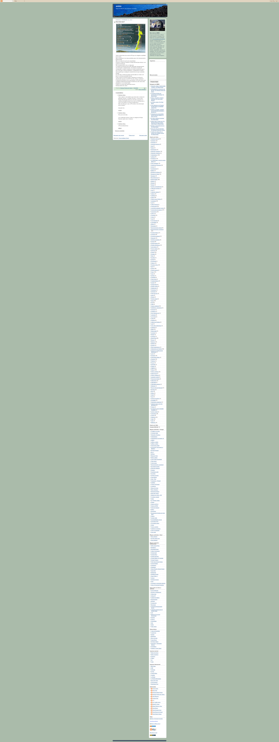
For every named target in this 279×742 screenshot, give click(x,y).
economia (153, 234)
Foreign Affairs (154, 673)
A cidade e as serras (155, 431)
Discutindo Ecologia (155, 466)
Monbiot (152, 334)
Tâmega (152, 407)
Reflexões (153, 386)
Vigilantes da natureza (155, 528)
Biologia (152, 183)
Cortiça (152, 217)
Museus (152, 340)
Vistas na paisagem (155, 530)
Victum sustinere (154, 526)
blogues (152, 184)
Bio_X (152, 452)
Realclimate (153, 572)
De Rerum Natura (154, 641)
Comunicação (154, 206)
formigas (153, 275)
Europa (152, 259)
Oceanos (153, 345)
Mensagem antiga (143, 135)
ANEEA (152, 440)
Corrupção (153, 215)
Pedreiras (153, 361)
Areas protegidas (142, 89)
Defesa (152, 224)
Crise (152, 218)
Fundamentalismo (155, 281)
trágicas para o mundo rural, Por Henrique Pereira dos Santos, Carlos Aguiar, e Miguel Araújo (158, 123)
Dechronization (154, 599)
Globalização (154, 288)
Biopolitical (153, 547)
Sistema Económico (155, 398)
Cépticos (153, 193)
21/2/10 (119, 110)
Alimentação (153, 149)
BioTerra (153, 454)
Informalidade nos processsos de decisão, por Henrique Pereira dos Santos (158, 90)
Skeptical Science (155, 579)
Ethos (152, 255)
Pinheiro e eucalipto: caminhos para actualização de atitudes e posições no (157, 111)
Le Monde (153, 677)
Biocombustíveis (154, 177)
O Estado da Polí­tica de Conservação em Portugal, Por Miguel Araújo (157, 95)
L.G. (153, 700)
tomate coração (154, 411)
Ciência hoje (153, 594)
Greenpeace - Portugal (155, 480)
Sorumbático (153, 646)
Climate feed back (155, 556)
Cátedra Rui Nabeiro (155, 597)
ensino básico (154, 247)
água (152, 146)
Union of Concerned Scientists (157, 585)
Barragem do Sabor (155, 174)
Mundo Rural (153, 338)
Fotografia (153, 277)
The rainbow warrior (155, 523)
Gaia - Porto (153, 479)
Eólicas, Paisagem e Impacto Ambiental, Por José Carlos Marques (157, 99)
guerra (152, 295)
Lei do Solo (153, 316)
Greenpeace (153, 290)
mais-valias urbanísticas (156, 325)
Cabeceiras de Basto (155, 188)
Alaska (152, 147)
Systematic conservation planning (158, 583)
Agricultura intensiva (155, 144)
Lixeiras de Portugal (155, 484)
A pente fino (153, 632)
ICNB (152, 304)
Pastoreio (153, 359)
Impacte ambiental (155, 306)
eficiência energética (155, 239)
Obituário (153, 343)
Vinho (152, 420)
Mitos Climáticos (154, 489)
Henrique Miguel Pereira (158, 692)
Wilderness (153, 422)
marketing (153, 327)
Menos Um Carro (154, 488)
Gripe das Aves (154, 293)
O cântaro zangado (155, 497)
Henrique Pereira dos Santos (159, 694)
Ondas (152, 498)
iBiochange (153, 604)
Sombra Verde (154, 518)
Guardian (153, 675)
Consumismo (154, 211)
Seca (152, 396)
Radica (152, 509)
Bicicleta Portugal (154, 450)
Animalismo (153, 158)
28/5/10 (119, 128)
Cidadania (153, 195)
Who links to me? (153, 732)
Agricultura (153, 142)
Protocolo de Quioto (155, 378)
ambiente (153, 156)
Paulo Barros (155, 708)
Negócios (153, 341)
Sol (151, 660)
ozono (152, 353)
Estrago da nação (154, 475)
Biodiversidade (154, 179)
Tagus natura (154, 626)
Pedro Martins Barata (157, 714)
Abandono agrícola (155, 138)
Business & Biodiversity (156, 592)
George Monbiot (154, 563)
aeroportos (153, 140)
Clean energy (154, 461)
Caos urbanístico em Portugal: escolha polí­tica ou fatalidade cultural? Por (157, 106)
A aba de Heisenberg (155, 631)
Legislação (153, 315)
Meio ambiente (154, 536)
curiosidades (153, 222)
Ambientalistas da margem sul (157, 438)
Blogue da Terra (154, 455)
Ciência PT (153, 595)
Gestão (152, 282)
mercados (153, 332)
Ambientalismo (154, 155)
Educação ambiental (155, 468)
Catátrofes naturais (155, 192)
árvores (152, 167)
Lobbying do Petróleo (155, 322)
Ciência (152, 197)
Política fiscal (154, 373)
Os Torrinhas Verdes (155, 500)
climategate (153, 201)
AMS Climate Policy (155, 545)
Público (152, 658)
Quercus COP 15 (154, 504)
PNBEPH (153, 368)
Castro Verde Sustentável (156, 459)
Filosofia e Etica (154, 264)
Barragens (153, 176)
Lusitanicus (153, 486)
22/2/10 (119, 121)
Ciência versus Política (156, 199)
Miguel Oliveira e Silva (157, 706)
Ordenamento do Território (156, 348)
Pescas (152, 362)
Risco (152, 391)
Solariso (152, 516)
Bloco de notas (154, 638)
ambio (118, 6)
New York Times (154, 680)
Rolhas (152, 393)
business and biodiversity (156, 186)
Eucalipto (153, 257)
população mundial (155, 377)
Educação (153, 238)
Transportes (153, 413)
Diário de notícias (154, 652)
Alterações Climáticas (155, 434)
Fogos (152, 272)
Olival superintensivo (155, 347)
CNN (152, 668)
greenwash (153, 291)
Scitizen (152, 578)
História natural (154, 298)
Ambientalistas (154, 436)
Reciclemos (153, 511)
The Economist (154, 682)
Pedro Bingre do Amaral (157, 712)
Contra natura (154, 463)
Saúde (152, 394)
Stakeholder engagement (156, 402)
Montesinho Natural (155, 491)
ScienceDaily (154, 621)
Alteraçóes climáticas (155, 151)
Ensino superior (154, 248)
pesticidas (153, 364)
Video (152, 419)
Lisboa (152, 318)
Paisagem (153, 355)
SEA (152, 623)
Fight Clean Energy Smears (157, 561)
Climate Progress (154, 560)
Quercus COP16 (154, 505)
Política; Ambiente (155, 375)
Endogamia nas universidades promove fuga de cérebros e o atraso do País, (157, 115)
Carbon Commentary (155, 551)
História (152, 297)
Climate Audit (154, 552)
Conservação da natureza (156, 209)
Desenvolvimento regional (156, 227)
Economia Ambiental (155, 236)
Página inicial (131, 135)
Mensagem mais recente (119, 135)
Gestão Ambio (154, 284)
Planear (152, 502)
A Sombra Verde (154, 433)
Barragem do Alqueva (155, 172)
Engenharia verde (154, 472)
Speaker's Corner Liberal (156, 648)
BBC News (153, 666)
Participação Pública (155, 357)
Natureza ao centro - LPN (156, 495)
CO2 (152, 202)
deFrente (153, 601)
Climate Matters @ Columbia (157, 558)
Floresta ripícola (154, 270)
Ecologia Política (154, 232)
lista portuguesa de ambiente (159, 39)
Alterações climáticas (155, 153)
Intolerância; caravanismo (156, 307)
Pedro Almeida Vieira (157, 710)
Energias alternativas (155, 245)
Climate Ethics (154, 554)
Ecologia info (154, 603)
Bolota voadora (154, 457)
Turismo (152, 415)
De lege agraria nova (155, 538)
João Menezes (156, 696)
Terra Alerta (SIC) (154, 521)
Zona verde (153, 532)
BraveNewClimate (155, 549)
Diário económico (154, 654)
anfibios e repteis (154, 442)
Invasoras (153, 309)
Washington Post (154, 684)
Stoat (152, 581)
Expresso (153, 656)
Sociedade (153, 400)
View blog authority (154, 721)
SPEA (152, 624)
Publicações (153, 380)
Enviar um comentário (119, 130)
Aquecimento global (155, 445)
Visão (152, 661)
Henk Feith (155, 690)
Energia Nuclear (154, 243)
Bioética (152, 181)
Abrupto (152, 634)
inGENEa (153, 482)
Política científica (154, 371)
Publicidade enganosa (155, 384)
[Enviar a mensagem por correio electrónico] (144, 88)
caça (152, 190)
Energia (152, 241)
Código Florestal (154, 204)
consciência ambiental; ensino (157, 208)
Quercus (153, 619)
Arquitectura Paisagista (156, 165)
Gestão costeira (154, 286)
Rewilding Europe (154, 574)
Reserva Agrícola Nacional (156, 387)
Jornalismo (153, 311)
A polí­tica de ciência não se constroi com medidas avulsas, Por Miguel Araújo (157, 133)
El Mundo (153, 669)
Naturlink (153, 617)
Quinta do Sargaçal (155, 507)
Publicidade (153, 382)
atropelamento (154, 168)
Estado (152, 252)
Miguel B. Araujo (156, 704)
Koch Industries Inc (155, 313)
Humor (152, 300)
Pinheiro (152, 366)
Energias (153, 470)
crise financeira (154, 220)
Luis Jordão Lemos (156, 702)
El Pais (152, 671)
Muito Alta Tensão (155, 493)
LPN (152, 612)
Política (152, 369)
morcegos (153, 336)
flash (152, 266)
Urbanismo (153, 417)
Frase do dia (153, 279)
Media (152, 329)
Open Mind (153, 570)
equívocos (153, 250)
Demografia (153, 226)
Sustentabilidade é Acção (156, 519)
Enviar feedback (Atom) (124, 138)
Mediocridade (154, 331)
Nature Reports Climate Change (157, 569)
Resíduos (153, 389)
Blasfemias (153, 636)
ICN (152, 302)
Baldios (152, 170)
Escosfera (153, 473)
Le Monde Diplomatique (156, 678)
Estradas (153, 254)
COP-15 (152, 213)
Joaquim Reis (155, 698)
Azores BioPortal (154, 590)
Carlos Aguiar (155, 688)
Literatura (153, 320)
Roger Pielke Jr (154, 576)
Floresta (152, 268)
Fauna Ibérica (154, 477)
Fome (152, 273)
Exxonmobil (153, 261)
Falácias (153, 263)
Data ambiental (154, 540)
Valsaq (152, 525)
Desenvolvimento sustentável (157, 229)
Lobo (152, 323)
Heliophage (153, 567)
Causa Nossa (154, 640)
